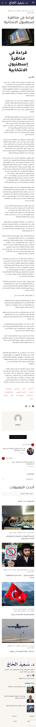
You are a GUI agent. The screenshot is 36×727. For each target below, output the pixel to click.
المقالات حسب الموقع (14, 11)
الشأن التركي (24, 11)
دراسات (24, 532)
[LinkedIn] (28, 675)
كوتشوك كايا (20, 395)
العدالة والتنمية (9, 392)
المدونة (32, 716)
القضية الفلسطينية (22, 570)
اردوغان (31, 392)
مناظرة (6, 395)
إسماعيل (17, 389)
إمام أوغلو (8, 389)
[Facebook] (33, 675)
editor (18, 425)
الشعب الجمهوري (21, 392)
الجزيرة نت (31, 570)
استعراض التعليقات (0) (18, 437)
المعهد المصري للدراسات (19, 609)
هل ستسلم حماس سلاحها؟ (16, 687)
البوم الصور (30, 721)
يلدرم (31, 399)
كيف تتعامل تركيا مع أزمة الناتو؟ (15, 706)
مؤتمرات (19, 532)
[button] (33, 3)
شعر (15, 721)
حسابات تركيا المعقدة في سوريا (22, 651)
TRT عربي (31, 11)
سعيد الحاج (30, 395)
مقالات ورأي (31, 12)
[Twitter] (30, 675)
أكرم (24, 389)
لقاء (12, 395)
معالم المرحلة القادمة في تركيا (22, 615)
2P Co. (20, 678)
